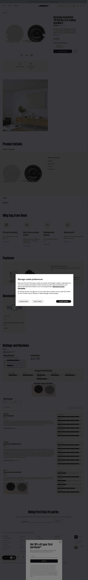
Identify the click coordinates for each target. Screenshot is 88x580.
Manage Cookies (24, 301)
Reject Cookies (38, 301)
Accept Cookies (63, 301)
